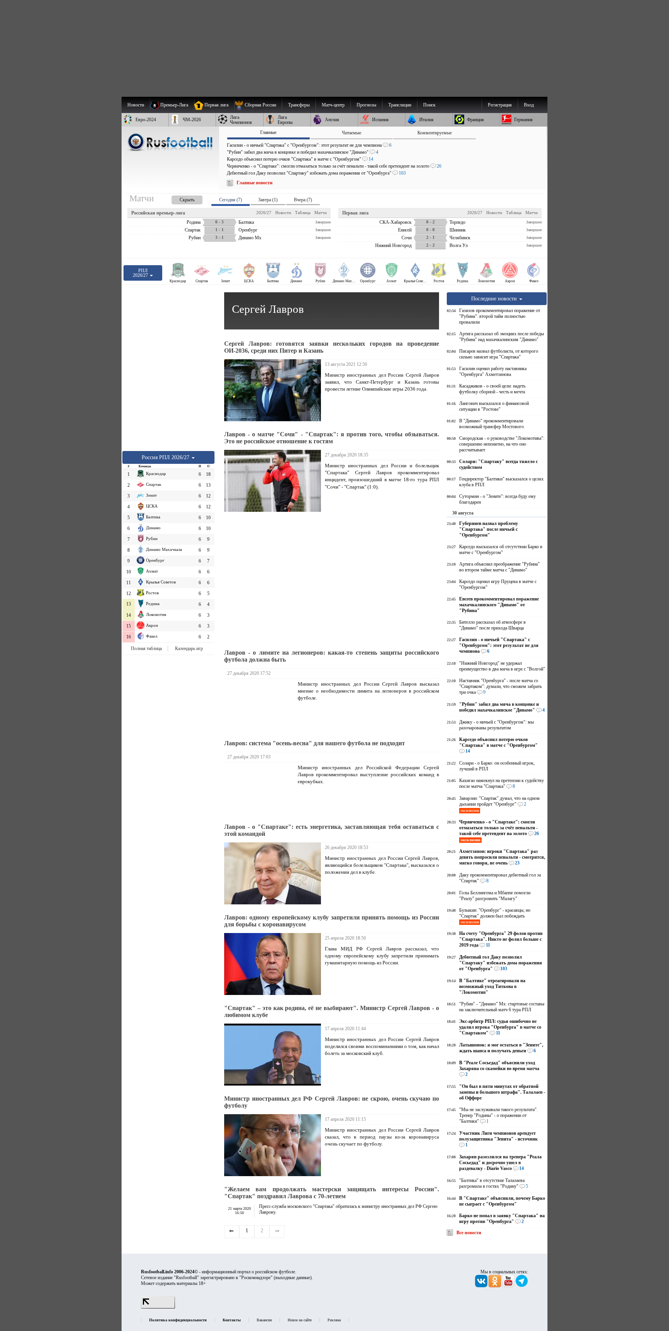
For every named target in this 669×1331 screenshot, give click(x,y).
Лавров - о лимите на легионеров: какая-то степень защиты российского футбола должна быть (331, 656)
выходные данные (292, 1277)
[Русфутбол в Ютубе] (509, 1285)
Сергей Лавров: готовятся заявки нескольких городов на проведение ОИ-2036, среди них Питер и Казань (331, 347)
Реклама (334, 1320)
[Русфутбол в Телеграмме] (522, 1285)
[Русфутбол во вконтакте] (482, 1285)
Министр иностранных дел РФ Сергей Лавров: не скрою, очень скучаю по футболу (331, 1102)
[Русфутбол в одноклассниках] (495, 1285)
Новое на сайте (300, 1320)
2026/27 (263, 212)
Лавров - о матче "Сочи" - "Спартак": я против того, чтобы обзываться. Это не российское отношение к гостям (331, 437)
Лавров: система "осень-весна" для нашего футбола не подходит (314, 743)
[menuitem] (258, 105)
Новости (283, 212)
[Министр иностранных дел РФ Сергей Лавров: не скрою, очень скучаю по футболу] (274, 1145)
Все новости (468, 1232)
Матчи (320, 212)
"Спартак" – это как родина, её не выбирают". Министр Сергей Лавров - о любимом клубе (331, 1011)
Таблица (302, 212)
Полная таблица (146, 648)
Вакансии (264, 1320)
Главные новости (255, 182)
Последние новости (494, 298)
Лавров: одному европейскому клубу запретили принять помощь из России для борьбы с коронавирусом (331, 921)
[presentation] (179, 198)
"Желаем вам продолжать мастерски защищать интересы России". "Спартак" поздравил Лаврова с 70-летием (331, 1192)
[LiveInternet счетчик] (158, 1307)
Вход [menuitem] (529, 105)
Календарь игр (189, 648)
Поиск (429, 105)
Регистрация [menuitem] (500, 105)
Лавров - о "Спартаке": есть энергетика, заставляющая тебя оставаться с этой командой (331, 830)
